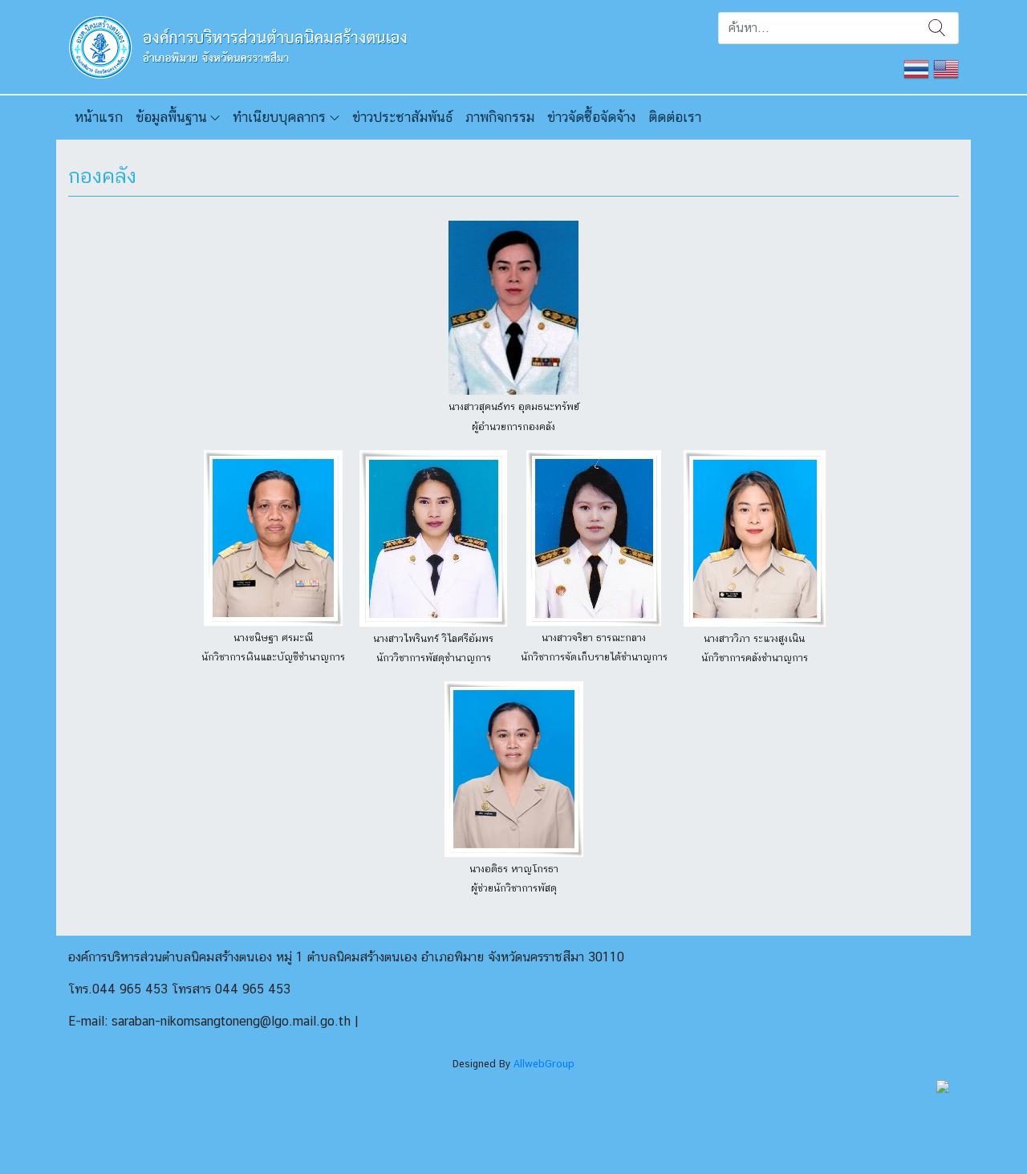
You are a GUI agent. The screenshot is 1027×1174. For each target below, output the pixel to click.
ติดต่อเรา (674, 116)
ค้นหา (936, 28)
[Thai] (916, 67)
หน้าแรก (99, 116)
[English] (946, 67)
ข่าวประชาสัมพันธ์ (402, 116)
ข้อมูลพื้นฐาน (171, 116)
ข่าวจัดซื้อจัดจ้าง (591, 116)
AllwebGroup (544, 1064)
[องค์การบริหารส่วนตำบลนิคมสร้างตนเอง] (241, 45)
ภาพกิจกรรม (499, 116)
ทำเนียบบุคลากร (279, 116)
